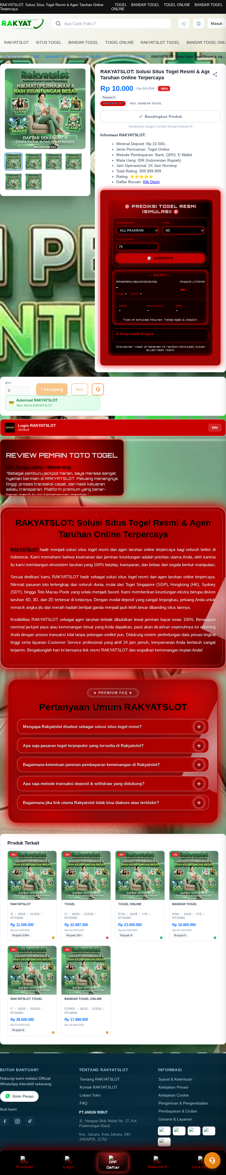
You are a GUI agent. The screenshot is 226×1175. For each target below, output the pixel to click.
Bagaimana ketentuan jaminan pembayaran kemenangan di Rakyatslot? (91, 764)
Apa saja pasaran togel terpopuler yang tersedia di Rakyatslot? (83, 745)
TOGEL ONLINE (177, 5)
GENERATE (160, 258)
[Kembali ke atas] (214, 1147)
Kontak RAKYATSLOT (99, 1087)
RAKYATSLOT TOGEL (160, 42)
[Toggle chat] (212, 1160)
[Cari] (58, 23)
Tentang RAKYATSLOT (100, 1079)
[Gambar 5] (13, 182)
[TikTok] (30, 1121)
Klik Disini (151, 182)
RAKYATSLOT (16, 42)
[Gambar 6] (33, 182)
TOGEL (121, 5)
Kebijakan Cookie (173, 1095)
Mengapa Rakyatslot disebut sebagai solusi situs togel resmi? (82, 726)
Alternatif (157, 1167)
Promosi (24, 1167)
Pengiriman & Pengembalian (183, 1103)
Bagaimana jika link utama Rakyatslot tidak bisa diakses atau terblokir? (91, 802)
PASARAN (125, 222)
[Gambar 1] (13, 161)
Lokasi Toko (90, 1095)
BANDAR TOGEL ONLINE (126, 56)
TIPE (166, 222)
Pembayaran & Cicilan (177, 1111)
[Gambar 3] (54, 161)
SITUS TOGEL (48, 42)
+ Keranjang (52, 389)
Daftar (113, 1167)
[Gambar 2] (33, 161)
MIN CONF (124, 239)
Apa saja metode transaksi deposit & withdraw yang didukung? (83, 783)
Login (68, 1167)
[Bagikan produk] (214, 74)
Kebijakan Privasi (173, 1087)
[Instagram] (17, 1121)
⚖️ (198, 23)
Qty (8, 382)
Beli (79, 389)
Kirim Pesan (23, 1096)
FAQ (83, 1103)
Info (215, 428)
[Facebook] (4, 1121)
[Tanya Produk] (98, 389)
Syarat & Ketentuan (175, 1079)
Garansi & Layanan (175, 1119)
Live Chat (201, 1167)
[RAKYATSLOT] (22, 23)
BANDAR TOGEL (145, 5)
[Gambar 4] (73, 161)
